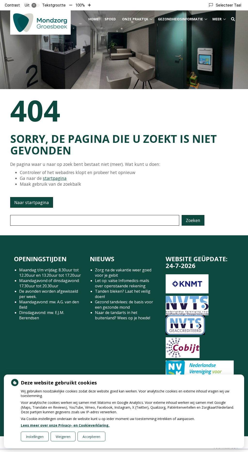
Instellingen (35, 436)
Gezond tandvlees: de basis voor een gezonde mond (124, 304)
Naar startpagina (31, 202)
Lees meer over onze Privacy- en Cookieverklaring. (65, 425)
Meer (217, 19)
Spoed (110, 19)
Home (93, 19)
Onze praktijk (135, 19)
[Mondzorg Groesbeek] (40, 22)
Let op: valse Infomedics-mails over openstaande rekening (122, 283)
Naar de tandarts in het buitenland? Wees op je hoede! (122, 315)
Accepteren (91, 436)
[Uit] (35, 5)
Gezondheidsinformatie (180, 19)
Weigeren (63, 436)
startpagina (55, 178)
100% (80, 5)
